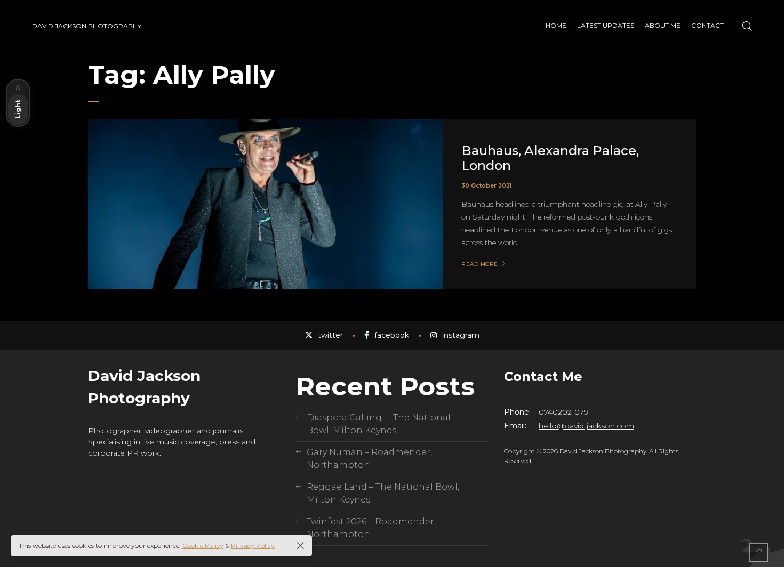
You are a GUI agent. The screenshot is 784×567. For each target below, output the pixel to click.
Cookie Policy (202, 545)
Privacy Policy (253, 545)
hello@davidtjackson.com (586, 426)
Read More (479, 264)
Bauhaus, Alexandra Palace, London (550, 158)
